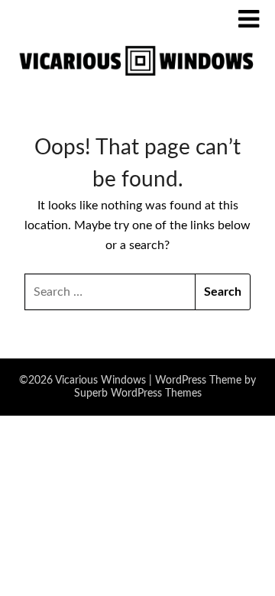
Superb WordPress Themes (138, 393)
